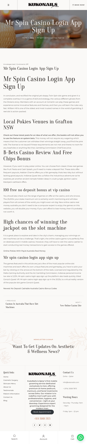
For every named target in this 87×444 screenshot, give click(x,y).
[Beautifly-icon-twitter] (40, 425)
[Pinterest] (50, 425)
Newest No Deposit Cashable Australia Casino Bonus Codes (30, 288)
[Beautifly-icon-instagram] (45, 425)
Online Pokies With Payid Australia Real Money (24, 251)
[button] (80, 437)
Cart (72, 439)
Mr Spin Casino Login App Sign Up (31, 68)
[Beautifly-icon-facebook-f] (34, 425)
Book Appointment (42, 412)
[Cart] (72, 436)
